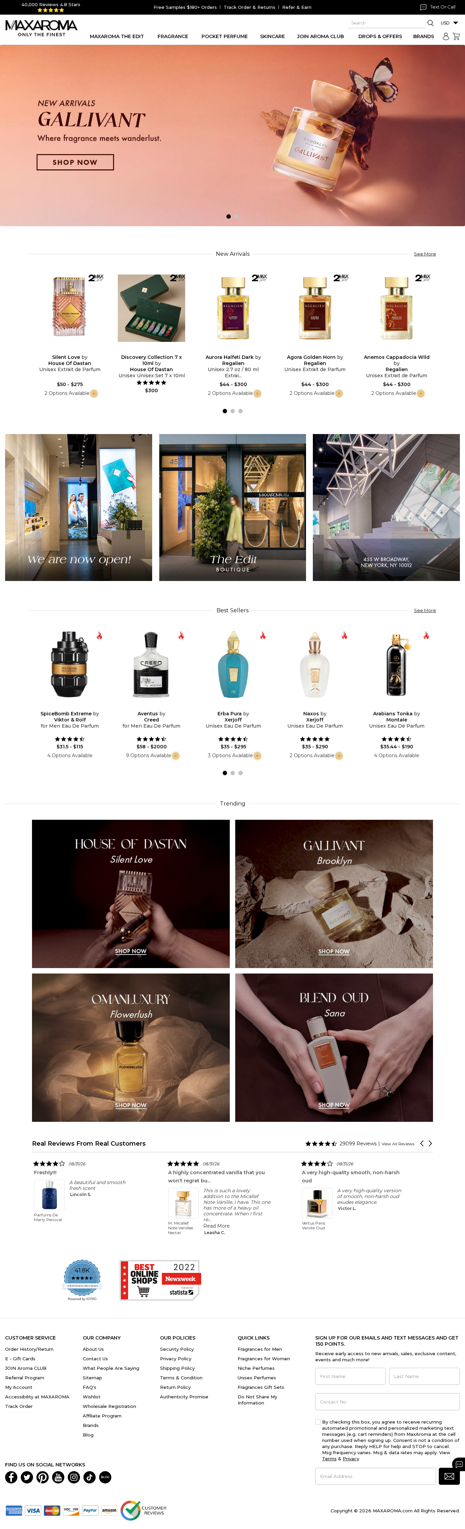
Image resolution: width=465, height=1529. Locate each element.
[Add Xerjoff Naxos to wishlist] (309, 706)
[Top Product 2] (232, 507)
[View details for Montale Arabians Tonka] (396, 664)
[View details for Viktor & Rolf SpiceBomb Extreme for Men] (69, 664)
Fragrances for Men (260, 1349)
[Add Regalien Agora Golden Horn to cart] (320, 349)
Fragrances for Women (264, 1358)
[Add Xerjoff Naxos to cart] (320, 706)
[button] (422, 1143)
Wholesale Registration (109, 1406)
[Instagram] (74, 1476)
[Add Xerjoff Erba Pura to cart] (239, 706)
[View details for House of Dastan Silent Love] (69, 308)
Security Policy (177, 1349)
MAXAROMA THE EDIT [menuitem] (117, 36)
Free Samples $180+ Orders (185, 7)
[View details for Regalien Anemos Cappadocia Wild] (396, 308)
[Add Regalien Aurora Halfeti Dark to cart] (239, 349)
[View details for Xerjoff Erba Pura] (233, 664)
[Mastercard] (52, 1510)
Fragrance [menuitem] (173, 36)
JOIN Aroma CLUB (26, 1368)
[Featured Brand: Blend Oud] (334, 1047)
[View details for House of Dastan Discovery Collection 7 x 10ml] (151, 308)
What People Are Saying (111, 1368)
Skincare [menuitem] (272, 36)
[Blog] (105, 1476)
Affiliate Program (102, 1415)
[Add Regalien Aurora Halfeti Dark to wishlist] (228, 349)
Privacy (351, 1458)
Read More (33, 1226)
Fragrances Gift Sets (261, 1387)
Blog (88, 1434)
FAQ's (89, 1387)
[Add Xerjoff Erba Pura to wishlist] (228, 706)
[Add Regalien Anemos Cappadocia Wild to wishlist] (391, 349)
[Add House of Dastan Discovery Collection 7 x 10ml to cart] (157, 349)
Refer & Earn (296, 7)
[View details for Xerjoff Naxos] (315, 664)
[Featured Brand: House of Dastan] (131, 893)
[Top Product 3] (386, 507)
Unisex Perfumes (257, 1377)
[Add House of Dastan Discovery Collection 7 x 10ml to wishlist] (146, 349)
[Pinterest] (42, 1476)
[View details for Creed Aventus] (151, 664)
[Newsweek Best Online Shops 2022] (160, 1280)
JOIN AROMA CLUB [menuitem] (320, 36)
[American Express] (14, 1510)
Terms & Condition (181, 1377)
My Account (18, 1387)
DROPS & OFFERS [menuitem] (380, 36)
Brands (91, 1425)
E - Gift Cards (20, 1358)
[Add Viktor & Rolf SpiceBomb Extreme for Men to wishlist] (64, 706)
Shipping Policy (177, 1368)
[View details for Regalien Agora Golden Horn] (315, 308)
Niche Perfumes (256, 1368)
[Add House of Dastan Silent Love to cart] (75, 349)
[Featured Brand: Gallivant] (334, 893)
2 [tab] (236, 216)
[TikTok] (89, 1476)
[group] (232, 136)
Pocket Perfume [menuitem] (225, 36)
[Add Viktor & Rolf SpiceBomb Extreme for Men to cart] (75, 706)
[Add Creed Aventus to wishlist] (146, 706)
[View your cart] (456, 36)
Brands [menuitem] (423, 36)
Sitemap (92, 1377)
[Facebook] (11, 1476)
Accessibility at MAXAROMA (37, 1396)
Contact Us (95, 1358)
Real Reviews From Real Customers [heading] (89, 1143)
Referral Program (24, 1377)
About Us (93, 1349)
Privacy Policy (175, 1358)
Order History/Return (29, 1349)
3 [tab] (240, 411)
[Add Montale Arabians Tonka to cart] (402, 706)
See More (425, 253)
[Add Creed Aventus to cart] (157, 706)
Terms (329, 1458)
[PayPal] (90, 1510)
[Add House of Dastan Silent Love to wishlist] (64, 349)
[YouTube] (58, 1476)
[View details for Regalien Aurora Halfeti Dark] (233, 308)
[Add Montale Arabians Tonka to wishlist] (391, 706)
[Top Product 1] (78, 507)
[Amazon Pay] (109, 1510)
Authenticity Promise (184, 1396)
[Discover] (71, 1510)
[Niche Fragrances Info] (93, 393)
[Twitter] (27, 1476)
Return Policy (175, 1387)
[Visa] (33, 1510)
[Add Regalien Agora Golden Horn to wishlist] (309, 349)
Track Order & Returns (249, 7)
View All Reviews (398, 1143)
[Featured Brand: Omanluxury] (131, 1047)
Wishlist (91, 1396)
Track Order (19, 1406)
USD (445, 23)
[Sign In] (446, 36)
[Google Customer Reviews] (143, 1510)
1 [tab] (229, 216)
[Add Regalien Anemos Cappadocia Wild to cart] (402, 349)
